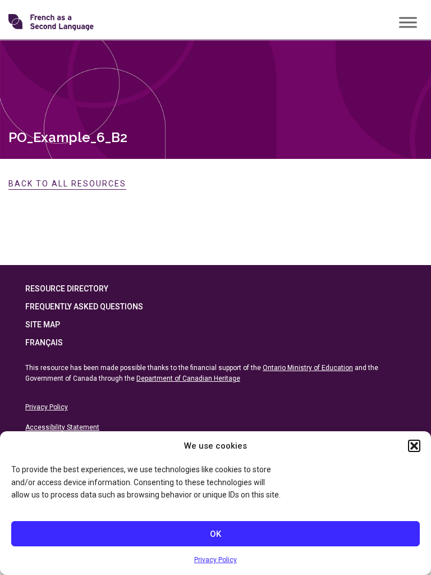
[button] (414, 445)
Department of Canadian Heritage (188, 378)
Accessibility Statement (62, 427)
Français (44, 342)
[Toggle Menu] (408, 22)
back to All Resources (67, 183)
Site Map (42, 324)
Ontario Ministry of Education (308, 368)
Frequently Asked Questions (84, 306)
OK (215, 534)
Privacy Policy (215, 560)
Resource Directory (66, 288)
